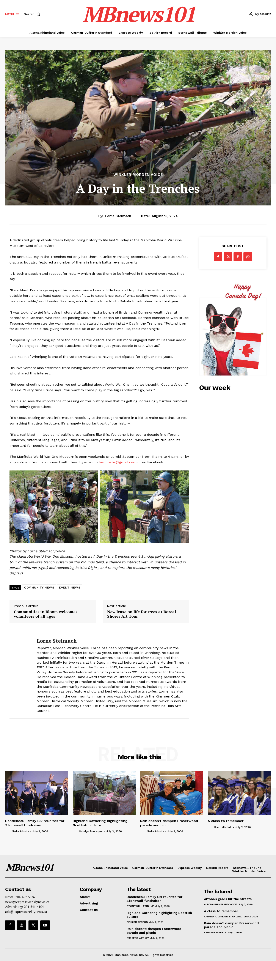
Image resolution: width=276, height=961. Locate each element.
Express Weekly (138, 938)
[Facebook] (218, 256)
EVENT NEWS (69, 587)
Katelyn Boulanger (91, 831)
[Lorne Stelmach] (19, 675)
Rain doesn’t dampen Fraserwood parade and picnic (169, 823)
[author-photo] (8, 831)
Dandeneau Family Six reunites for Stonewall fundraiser (34, 823)
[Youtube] (45, 925)
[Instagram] (21, 925)
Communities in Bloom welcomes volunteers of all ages (45, 614)
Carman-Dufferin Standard (223, 916)
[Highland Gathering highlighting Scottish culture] (104, 793)
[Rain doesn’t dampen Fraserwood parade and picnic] (171, 793)
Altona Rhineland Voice (220, 904)
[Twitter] (228, 256)
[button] (33, 14)
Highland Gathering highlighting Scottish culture (100, 823)
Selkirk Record (137, 922)
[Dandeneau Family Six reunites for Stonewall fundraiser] (36, 793)
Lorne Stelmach (118, 216)
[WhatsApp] (247, 256)
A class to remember (226, 821)
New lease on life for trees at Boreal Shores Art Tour (141, 614)
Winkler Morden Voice (138, 175)
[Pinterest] (238, 256)
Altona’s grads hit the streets (228, 899)
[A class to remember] (239, 793)
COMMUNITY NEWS (39, 587)
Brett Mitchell (223, 827)
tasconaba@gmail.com (117, 462)
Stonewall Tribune (140, 906)
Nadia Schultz (20, 831)
